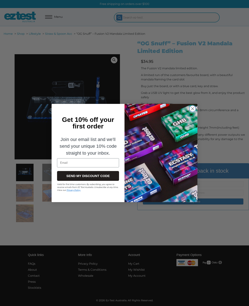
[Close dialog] (192, 108)
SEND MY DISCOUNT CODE (88, 176)
